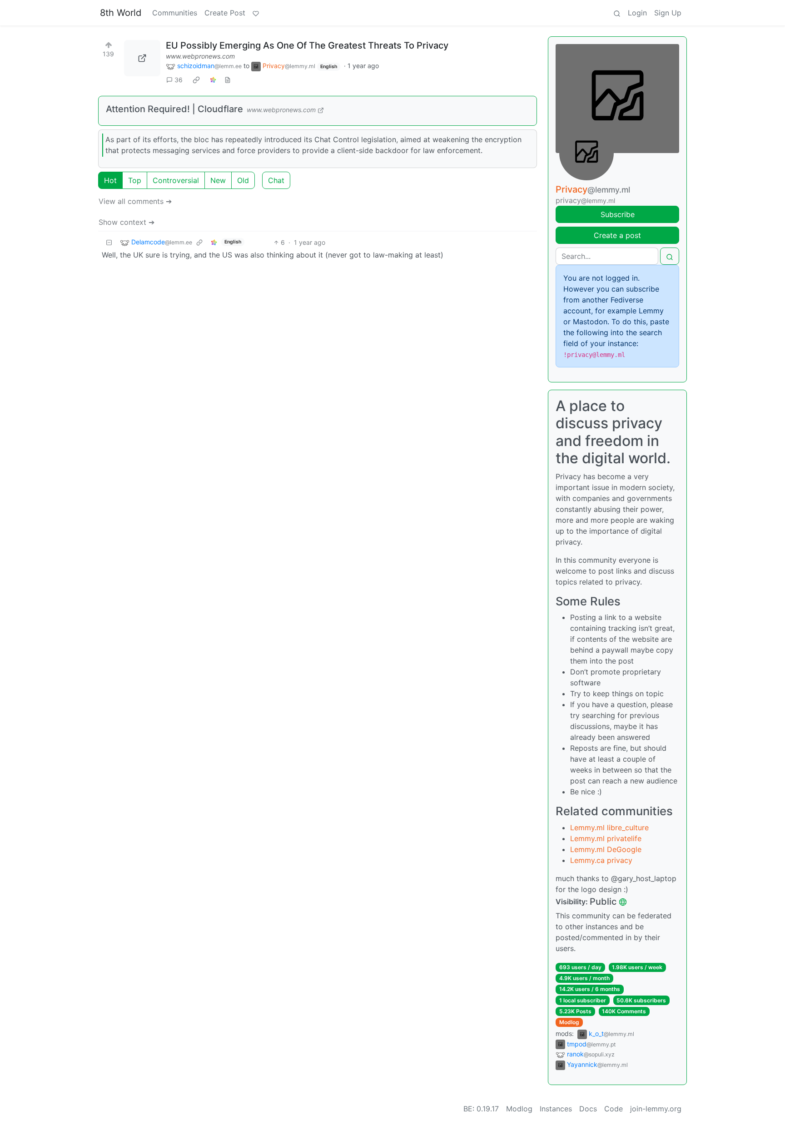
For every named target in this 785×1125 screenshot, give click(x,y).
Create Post (224, 12)
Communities (174, 12)
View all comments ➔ (135, 201)
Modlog (569, 1022)
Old (243, 180)
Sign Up (667, 12)
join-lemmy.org (655, 1108)
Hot (110, 180)
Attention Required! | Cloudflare (174, 109)
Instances (556, 1108)
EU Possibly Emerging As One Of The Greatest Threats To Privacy (307, 45)
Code (613, 1108)
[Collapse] (109, 242)
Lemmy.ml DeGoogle (605, 849)
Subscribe (618, 214)
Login (637, 12)
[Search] (617, 13)
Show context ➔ (126, 222)
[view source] (227, 79)
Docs (588, 1108)
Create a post (617, 235)
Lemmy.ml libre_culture (609, 827)
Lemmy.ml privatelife (605, 838)
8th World (120, 12)
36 (178, 80)
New (218, 180)
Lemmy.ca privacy (601, 860)
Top (134, 180)
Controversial (176, 180)
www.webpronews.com (200, 56)
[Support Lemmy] (256, 13)
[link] (196, 80)
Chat (276, 180)
